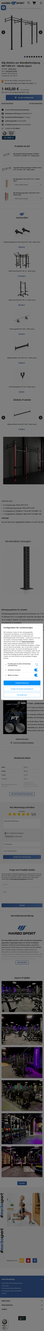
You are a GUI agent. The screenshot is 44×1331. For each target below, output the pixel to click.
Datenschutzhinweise (28, 641)
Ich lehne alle (22, 695)
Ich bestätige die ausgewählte (22, 689)
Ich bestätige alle (22, 683)
